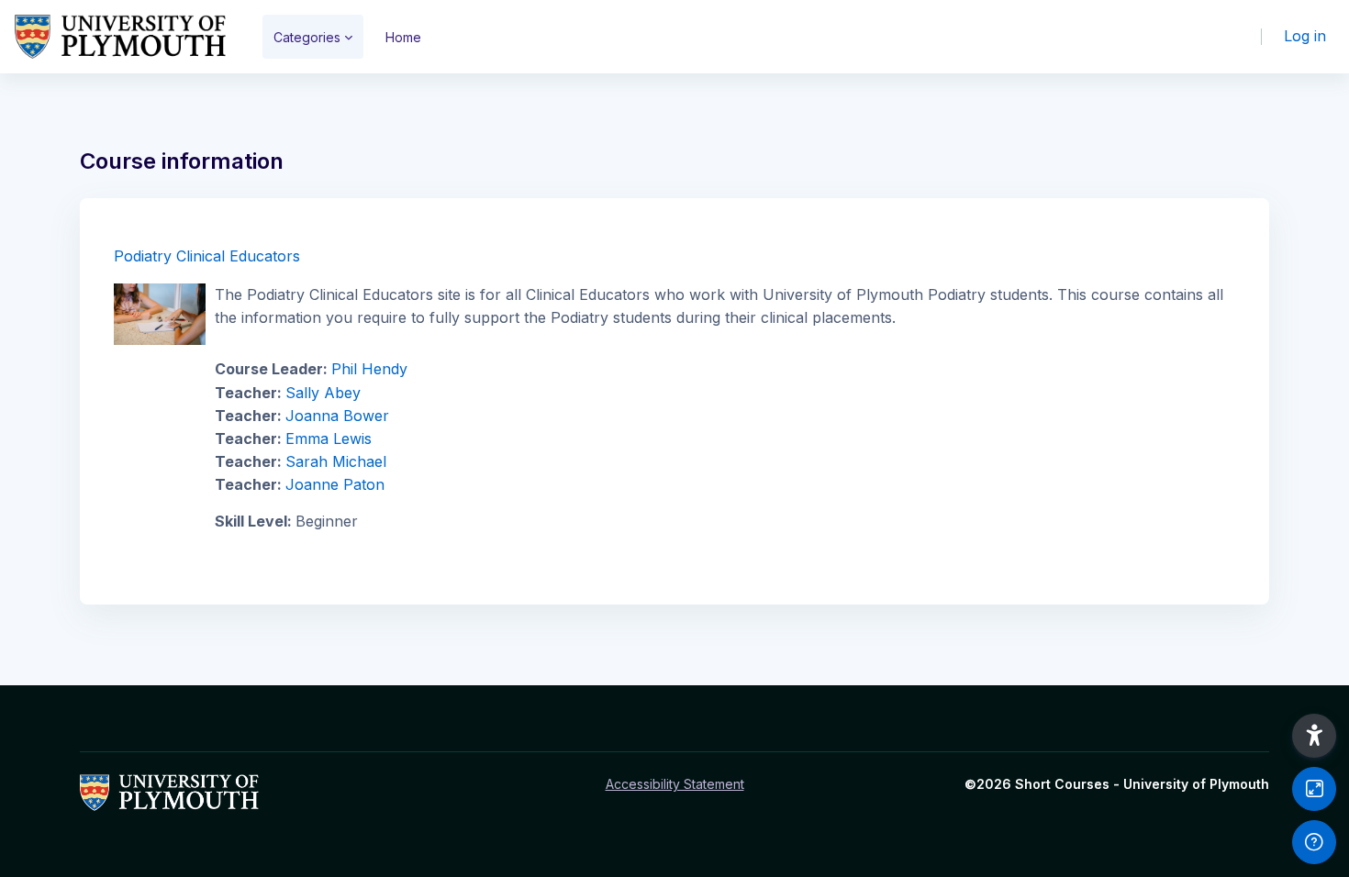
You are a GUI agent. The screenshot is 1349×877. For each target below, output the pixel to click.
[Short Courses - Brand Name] (120, 36)
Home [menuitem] (403, 37)
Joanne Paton (335, 484)
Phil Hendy (369, 369)
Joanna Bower (337, 415)
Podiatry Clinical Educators (207, 256)
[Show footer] (1314, 842)
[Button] (1314, 789)
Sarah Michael (335, 461)
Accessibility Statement (675, 784)
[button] (1314, 736)
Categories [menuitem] (306, 37)
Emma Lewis (328, 438)
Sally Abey (323, 392)
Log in (1305, 36)
